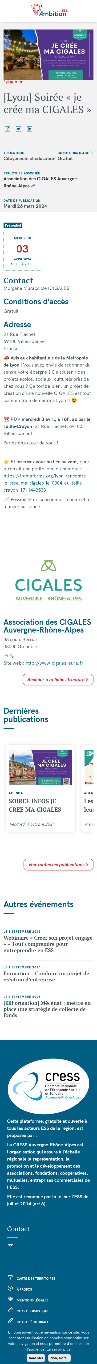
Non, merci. (59, 1358)
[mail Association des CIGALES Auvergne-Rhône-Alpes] (6, 656)
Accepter (36, 1358)
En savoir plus (58, 1349)
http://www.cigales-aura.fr (54, 663)
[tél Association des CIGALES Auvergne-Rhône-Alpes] (11, 656)
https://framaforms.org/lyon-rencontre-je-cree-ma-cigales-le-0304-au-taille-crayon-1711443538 (46, 483)
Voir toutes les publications (58, 864)
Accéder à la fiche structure (58, 679)
